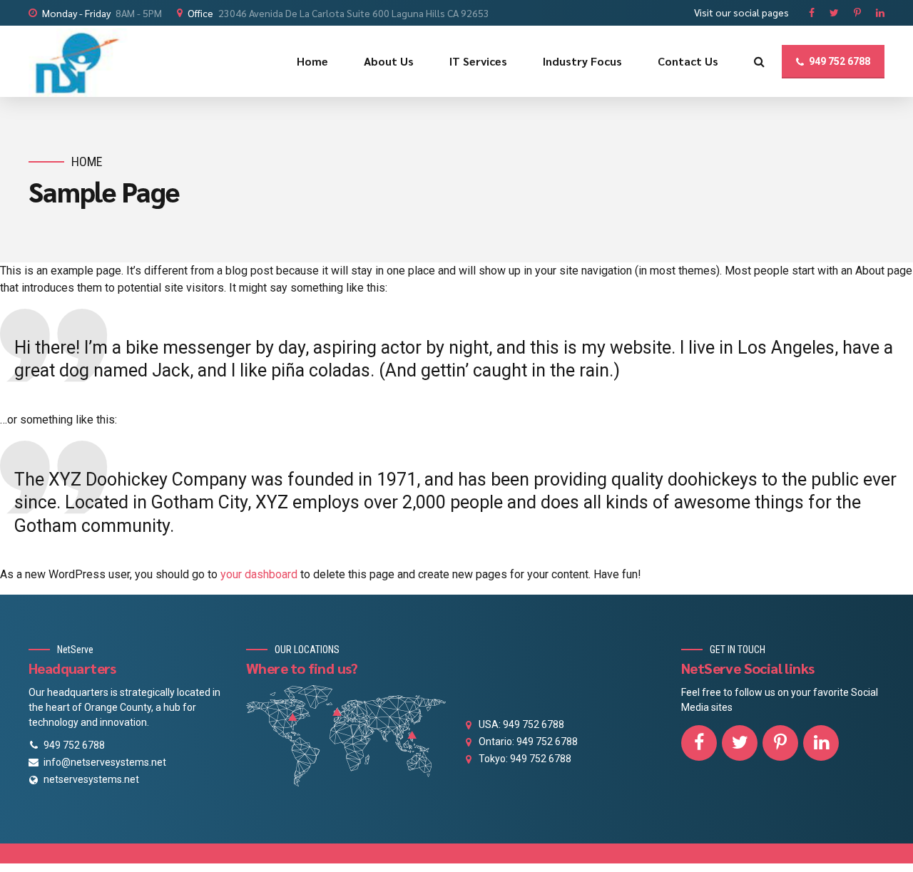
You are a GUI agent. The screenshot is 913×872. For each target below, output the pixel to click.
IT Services (478, 60)
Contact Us (688, 60)
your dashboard (258, 574)
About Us (389, 60)
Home (312, 60)
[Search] (759, 61)
